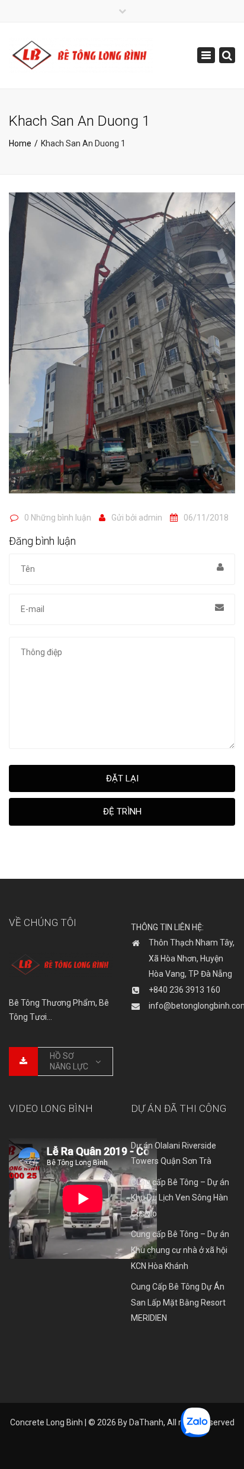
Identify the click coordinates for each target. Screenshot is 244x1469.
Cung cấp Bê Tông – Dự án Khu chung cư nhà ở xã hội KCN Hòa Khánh (180, 1249)
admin (150, 517)
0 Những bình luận (57, 517)
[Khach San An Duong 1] (122, 348)
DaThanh (146, 1422)
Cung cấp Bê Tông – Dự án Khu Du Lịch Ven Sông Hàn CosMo (180, 1197)
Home (20, 143)
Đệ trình (122, 811)
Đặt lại (122, 778)
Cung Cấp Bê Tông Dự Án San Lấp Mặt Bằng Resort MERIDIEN (178, 1302)
